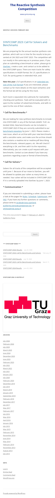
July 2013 (6, 454)
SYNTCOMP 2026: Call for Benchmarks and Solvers (22, 253)
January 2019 (8, 393)
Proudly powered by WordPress (14, 493)
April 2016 (6, 420)
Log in (5, 469)
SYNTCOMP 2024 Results (12, 268)
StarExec (6, 66)
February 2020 (8, 380)
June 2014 (6, 438)
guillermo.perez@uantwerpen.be (17, 205)
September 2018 (9, 396)
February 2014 (8, 444)
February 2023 (8, 362)
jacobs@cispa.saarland (26, 202)
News (24, 215)
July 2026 (6, 341)
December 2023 (9, 356)
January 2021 (8, 374)
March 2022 (7, 368)
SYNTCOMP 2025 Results (12, 259)
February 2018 (8, 399)
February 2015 (8, 432)
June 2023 (6, 359)
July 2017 (6, 405)
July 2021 (6, 371)
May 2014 (6, 441)
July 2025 (6, 347)
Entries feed (7, 472)
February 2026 (8, 344)
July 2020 (6, 377)
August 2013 (7, 451)
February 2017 (8, 411)
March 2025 (7, 350)
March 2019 (7, 390)
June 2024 (6, 353)
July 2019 (6, 387)
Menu (27, 21)
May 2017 (6, 408)
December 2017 (9, 402)
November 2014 (9, 435)
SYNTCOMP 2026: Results (12, 250)
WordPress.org (8, 478)
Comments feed (9, 475)
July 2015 (6, 426)
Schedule (32, 196)
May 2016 (6, 417)
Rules (25, 196)
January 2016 (8, 423)
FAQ (5, 199)
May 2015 (6, 429)
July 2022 (6, 365)
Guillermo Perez (9, 218)
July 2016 (6, 414)
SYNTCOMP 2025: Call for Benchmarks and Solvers (22, 262)
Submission (42, 196)
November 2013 (9, 447)
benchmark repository (12, 131)
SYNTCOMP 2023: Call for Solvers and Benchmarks (25, 43)
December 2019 (9, 384)
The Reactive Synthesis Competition (27, 7)
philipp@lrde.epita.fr (12, 209)
